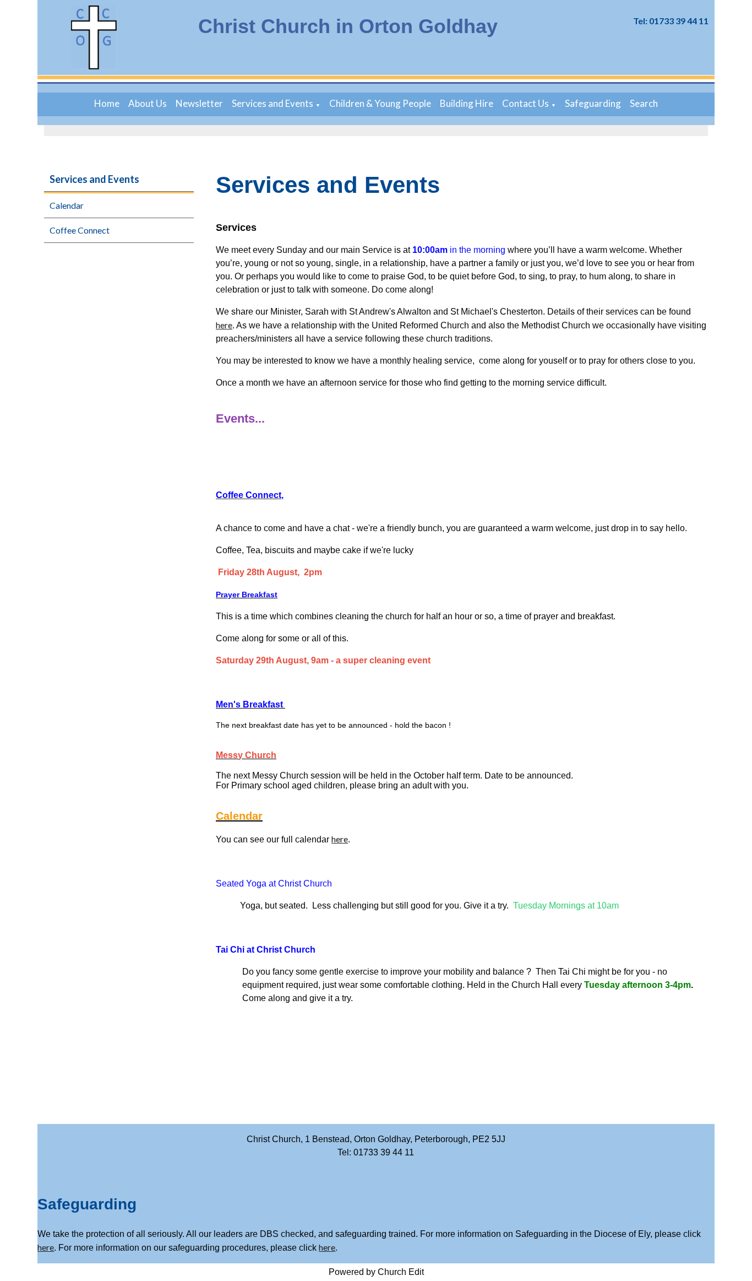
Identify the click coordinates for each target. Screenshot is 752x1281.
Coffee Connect (80, 230)
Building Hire (466, 103)
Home (106, 103)
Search (644, 103)
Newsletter (199, 103)
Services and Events (272, 103)
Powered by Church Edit (376, 1272)
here (224, 325)
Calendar (67, 205)
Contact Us (525, 103)
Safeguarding (593, 103)
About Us (147, 103)
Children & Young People (380, 103)
